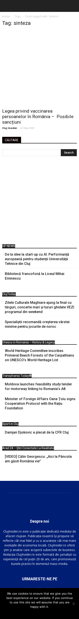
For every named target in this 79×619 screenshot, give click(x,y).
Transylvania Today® (17, 375)
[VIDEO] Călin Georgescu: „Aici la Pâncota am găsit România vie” (38, 458)
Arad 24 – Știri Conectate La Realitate (28, 448)
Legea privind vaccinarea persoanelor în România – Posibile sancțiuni (38, 116)
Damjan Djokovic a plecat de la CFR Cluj (37, 432)
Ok (39, 612)
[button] (73, 6)
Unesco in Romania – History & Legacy (28, 342)
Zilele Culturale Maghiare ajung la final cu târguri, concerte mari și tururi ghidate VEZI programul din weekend (39, 307)
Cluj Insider (9, 128)
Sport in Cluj (10, 424)
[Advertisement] (39, 201)
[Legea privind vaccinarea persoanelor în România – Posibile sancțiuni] (39, 68)
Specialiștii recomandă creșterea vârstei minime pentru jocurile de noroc (37, 324)
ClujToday (9, 294)
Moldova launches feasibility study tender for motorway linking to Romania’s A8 (38, 386)
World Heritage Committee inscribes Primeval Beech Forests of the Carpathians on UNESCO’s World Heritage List (39, 355)
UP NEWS (8, 246)
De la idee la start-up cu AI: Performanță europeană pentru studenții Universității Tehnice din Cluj (37, 259)
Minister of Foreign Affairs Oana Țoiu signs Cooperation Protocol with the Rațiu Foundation (40, 403)
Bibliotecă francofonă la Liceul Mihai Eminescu (34, 276)
